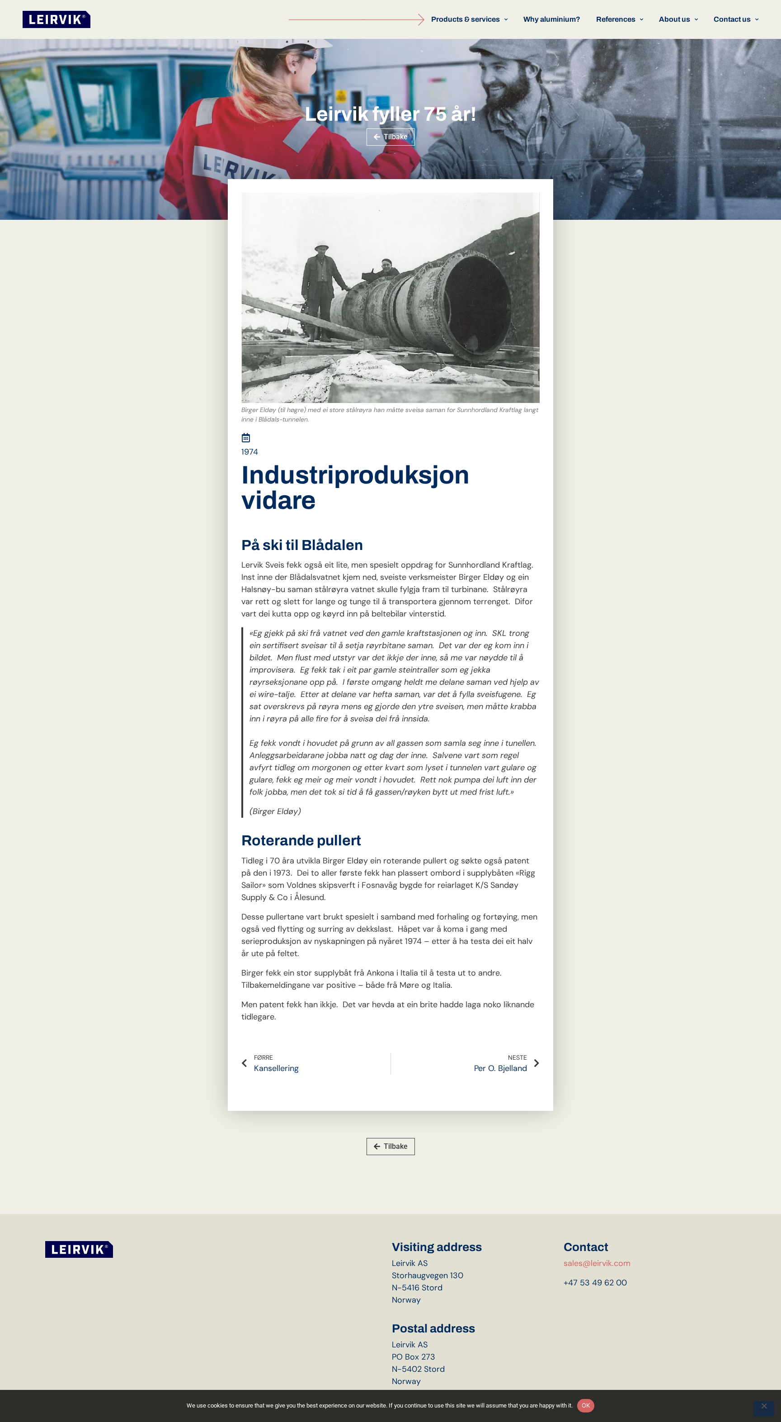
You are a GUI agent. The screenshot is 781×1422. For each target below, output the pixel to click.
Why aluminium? (551, 19)
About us (674, 19)
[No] (763, 1409)
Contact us (732, 19)
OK (586, 1405)
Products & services (465, 19)
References (615, 19)
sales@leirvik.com (597, 1263)
